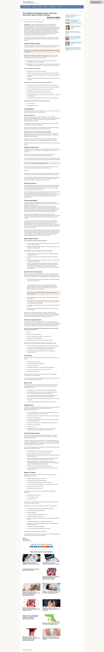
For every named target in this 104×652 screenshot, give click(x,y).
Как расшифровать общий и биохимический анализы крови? (75, 43)
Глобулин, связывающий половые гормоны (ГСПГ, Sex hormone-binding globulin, (72, 32)
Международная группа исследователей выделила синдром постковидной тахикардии (75, 21)
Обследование (53, 6)
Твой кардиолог (28, 2)
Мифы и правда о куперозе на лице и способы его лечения (75, 26)
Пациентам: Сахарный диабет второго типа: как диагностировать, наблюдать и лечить (73, 16)
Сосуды (39, 6)
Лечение (34, 6)
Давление (45, 6)
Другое (59, 6)
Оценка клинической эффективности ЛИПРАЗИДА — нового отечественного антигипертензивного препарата (73, 48)
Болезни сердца (27, 6)
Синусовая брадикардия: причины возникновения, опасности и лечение (75, 37)
